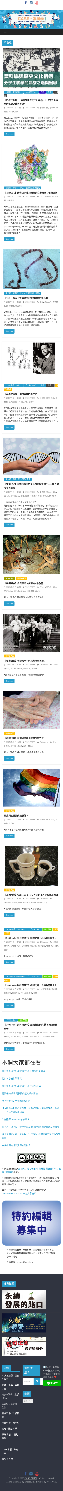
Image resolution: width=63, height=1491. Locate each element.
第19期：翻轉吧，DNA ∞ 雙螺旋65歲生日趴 (23, 188)
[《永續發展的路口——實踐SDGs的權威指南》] (24, 1292)
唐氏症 (48, 492)
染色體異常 (15, 496)
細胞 (27, 496)
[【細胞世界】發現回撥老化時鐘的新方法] (31, 693)
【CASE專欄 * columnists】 (16, 929)
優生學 (42, 492)
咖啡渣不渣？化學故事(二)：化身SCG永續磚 (23, 1071)
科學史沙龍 (23, 402)
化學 (10, 1385)
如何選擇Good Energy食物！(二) (17, 1119)
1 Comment (44, 942)
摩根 (48, 398)
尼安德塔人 (8, 591)
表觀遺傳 (10, 201)
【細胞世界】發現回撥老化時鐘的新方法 (24, 738)
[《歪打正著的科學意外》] (24, 1338)
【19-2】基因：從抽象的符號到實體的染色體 (26, 298)
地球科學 (6, 1423)
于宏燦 (42, 108)
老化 (46, 903)
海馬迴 (19, 669)
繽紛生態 (47, 929)
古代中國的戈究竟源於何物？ (16, 1145)
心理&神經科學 (9, 1429)
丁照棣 (42, 398)
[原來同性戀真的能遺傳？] (31, 770)
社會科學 (7, 1413)
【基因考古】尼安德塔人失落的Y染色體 (23, 583)
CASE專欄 (7, 1449)
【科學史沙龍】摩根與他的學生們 (20, 394)
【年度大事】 (35, 929)
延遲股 (6, 746)
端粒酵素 (26, 903)
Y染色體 (48, 587)
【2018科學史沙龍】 (13, 92)
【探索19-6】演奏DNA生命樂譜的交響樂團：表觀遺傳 (30, 193)
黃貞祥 (37, 591)
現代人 (23, 591)
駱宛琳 (34, 669)
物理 (42, 92)
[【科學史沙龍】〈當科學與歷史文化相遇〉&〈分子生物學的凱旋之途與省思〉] (31, 50)
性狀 (6, 306)
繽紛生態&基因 (37, 903)
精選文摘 (33, 946)
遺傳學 (31, 402)
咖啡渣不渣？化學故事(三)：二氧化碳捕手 (22, 1086)
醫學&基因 (21, 579)
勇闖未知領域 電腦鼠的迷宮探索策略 (20, 1093)
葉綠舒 (30, 746)
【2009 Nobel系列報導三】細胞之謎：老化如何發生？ (30, 938)
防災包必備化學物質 (12, 1078)
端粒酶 (19, 746)
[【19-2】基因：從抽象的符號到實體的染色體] (31, 251)
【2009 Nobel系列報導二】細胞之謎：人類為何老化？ (30, 985)
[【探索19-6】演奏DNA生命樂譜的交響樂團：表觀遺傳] (31, 146)
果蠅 (52, 398)
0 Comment (44, 665)
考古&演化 (10, 579)
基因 (41, 302)
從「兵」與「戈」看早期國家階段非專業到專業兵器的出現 (30, 1127)
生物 (49, 92)
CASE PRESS (30, 108)
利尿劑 (55, 665)
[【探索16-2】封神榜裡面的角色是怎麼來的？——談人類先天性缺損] (31, 439)
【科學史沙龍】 (31, 92)
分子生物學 (50, 108)
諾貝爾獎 (54, 946)
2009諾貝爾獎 (45, 989)
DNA (42, 197)
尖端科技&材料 (9, 1404)
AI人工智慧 (7, 1375)
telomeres (7, 903)
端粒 (20, 903)
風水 (17, 112)
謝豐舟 (45, 496)
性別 (52, 820)
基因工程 (47, 302)
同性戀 (42, 820)
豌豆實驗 (18, 306)
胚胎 (40, 496)
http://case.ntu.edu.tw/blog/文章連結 (19, 1193)
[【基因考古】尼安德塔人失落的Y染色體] (31, 537)
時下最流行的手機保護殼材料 (16, 1101)
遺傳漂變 (30, 591)
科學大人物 (7, 1459)
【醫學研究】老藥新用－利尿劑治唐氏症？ (25, 661)
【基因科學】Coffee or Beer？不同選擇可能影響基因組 (31, 895)
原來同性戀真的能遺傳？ (16, 815)
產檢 (22, 496)
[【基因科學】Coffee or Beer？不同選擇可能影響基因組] (31, 848)
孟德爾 (55, 302)
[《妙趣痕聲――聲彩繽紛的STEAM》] (24, 1315)
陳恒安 (11, 112)
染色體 (11, 306)
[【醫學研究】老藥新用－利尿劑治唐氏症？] (31, 615)
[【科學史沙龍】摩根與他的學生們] (31, 343)
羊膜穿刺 (33, 496)
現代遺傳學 (13, 402)
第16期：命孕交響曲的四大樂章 (18, 479)
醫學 (6, 950)
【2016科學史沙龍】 (13, 385)
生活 (4, 1398)
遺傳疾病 (52, 496)
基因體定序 (49, 197)
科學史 (50, 385)
